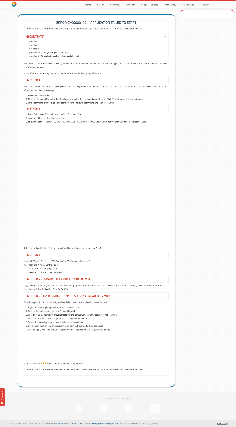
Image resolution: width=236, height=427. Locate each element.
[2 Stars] (43, 363)
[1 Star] (41, 363)
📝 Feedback (2, 397)
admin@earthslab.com (100, 423)
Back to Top (222, 423)
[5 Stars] (50, 363)
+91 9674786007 (77, 423)
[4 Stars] (48, 363)
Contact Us (58, 423)
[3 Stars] (46, 363)
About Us (114, 423)
